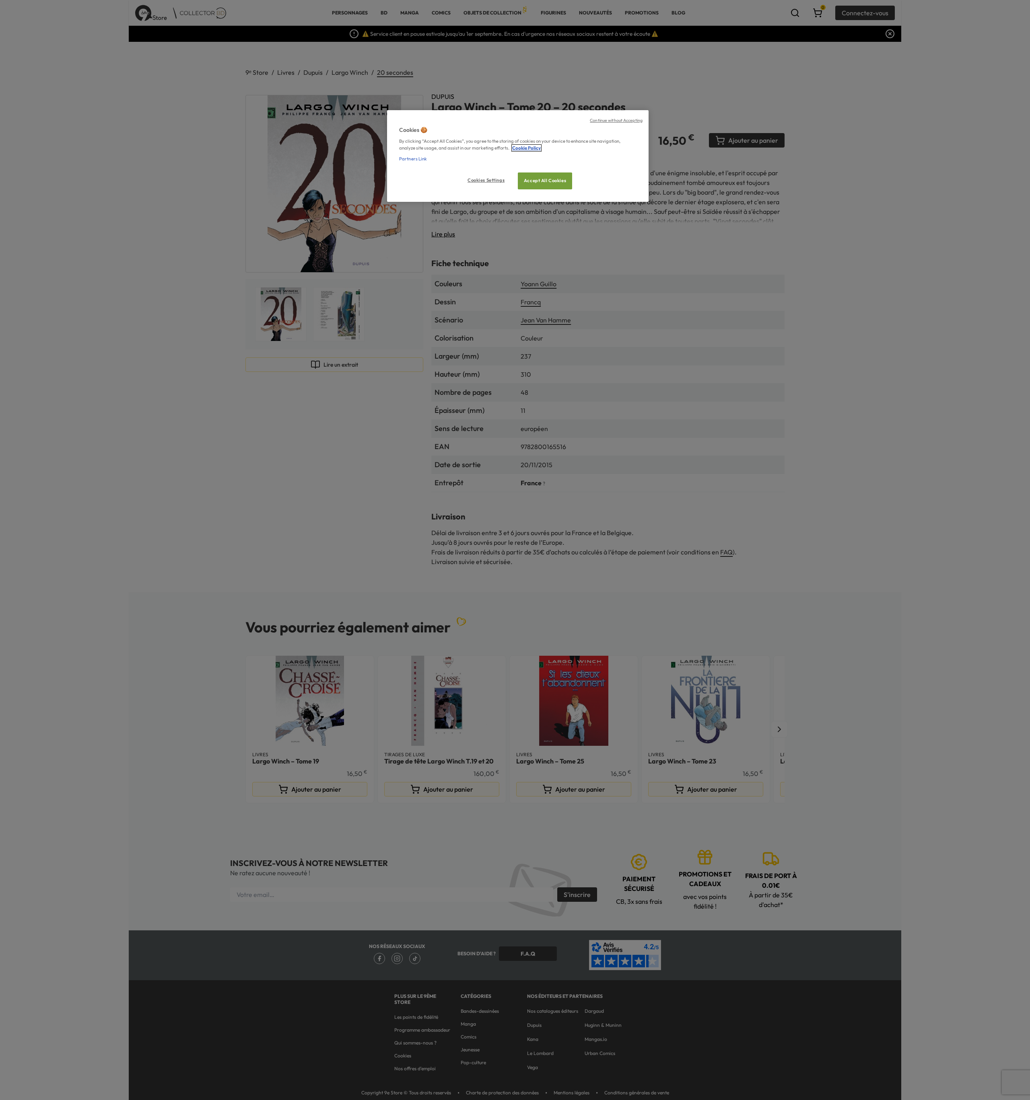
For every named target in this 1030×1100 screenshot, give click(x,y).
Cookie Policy (526, 148)
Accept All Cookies (545, 180)
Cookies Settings (486, 180)
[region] (518, 156)
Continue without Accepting (616, 120)
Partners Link (413, 159)
